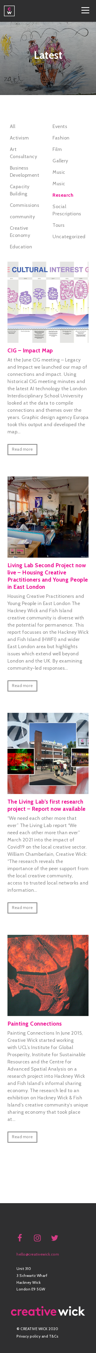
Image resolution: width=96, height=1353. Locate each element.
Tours (59, 225)
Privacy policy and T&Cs (38, 1336)
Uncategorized (69, 237)
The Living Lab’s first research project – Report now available (46, 805)
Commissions (24, 205)
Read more (22, 449)
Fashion (61, 138)
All (12, 126)
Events (60, 126)
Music (59, 172)
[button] (85, 11)
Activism (19, 138)
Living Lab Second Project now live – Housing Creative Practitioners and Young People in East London (47, 576)
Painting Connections (34, 1023)
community (22, 217)
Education (21, 247)
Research (63, 195)
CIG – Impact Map (30, 350)
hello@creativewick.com (38, 1254)
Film (57, 149)
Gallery (60, 161)
